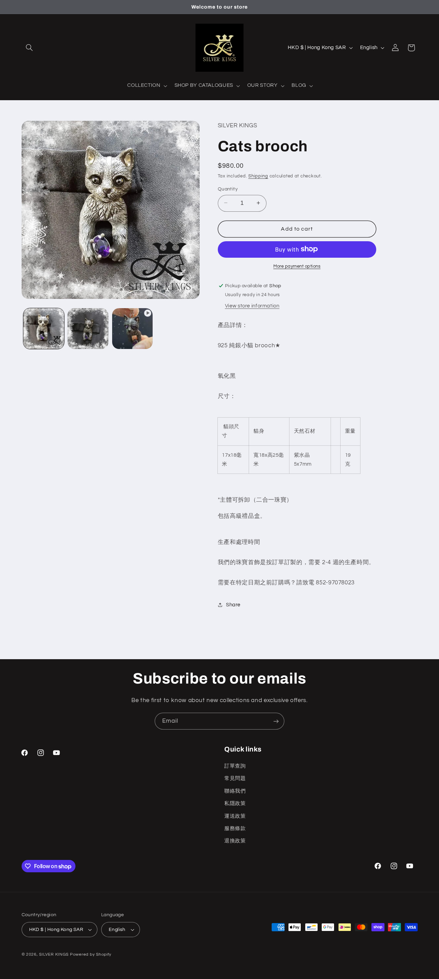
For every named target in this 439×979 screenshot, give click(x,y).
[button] (29, 48)
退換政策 (235, 840)
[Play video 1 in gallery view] (132, 328)
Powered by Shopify (90, 954)
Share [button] (233, 604)
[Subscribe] (276, 721)
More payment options (297, 266)
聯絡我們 (235, 790)
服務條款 (235, 828)
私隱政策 (235, 803)
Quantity (228, 188)
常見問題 (235, 778)
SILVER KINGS (54, 954)
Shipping (258, 176)
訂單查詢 (235, 765)
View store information (252, 305)
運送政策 (235, 815)
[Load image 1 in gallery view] (43, 328)
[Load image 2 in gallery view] (88, 328)
